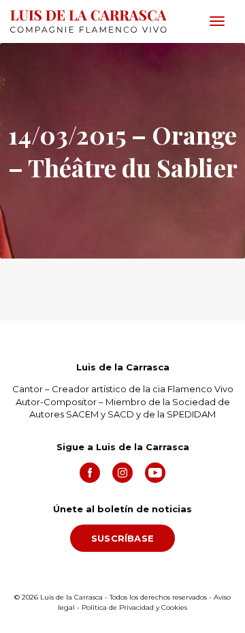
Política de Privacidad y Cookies (134, 607)
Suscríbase (122, 538)
